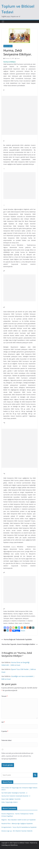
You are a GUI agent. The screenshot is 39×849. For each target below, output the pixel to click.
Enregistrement (6, 827)
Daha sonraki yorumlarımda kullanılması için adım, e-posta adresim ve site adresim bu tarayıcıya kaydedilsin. (17, 756)
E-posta (5, 731)
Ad (3, 722)
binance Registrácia (8, 814)
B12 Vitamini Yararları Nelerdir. (23, 831)
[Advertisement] (19, 115)
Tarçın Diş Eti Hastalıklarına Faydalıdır (25, 827)
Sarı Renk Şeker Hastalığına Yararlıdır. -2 (14, 793)
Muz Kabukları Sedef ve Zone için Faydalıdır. (22, 820)
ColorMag (5, 845)
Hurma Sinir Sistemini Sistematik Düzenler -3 (16, 796)
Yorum (5, 696)
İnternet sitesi (6, 740)
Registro (4, 820)
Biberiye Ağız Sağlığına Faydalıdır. (22, 823)
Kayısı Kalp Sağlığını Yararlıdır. (11, 799)
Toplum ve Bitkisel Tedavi (21, 843)
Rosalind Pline (6, 823)
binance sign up (7, 831)
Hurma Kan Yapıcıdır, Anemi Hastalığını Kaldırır (18, 644)
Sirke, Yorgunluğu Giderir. (10, 802)
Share (23, 631)
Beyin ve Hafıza (8, 46)
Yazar (18, 58)
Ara (35, 775)
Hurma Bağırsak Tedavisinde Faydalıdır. (18, 639)
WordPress (14, 845)
